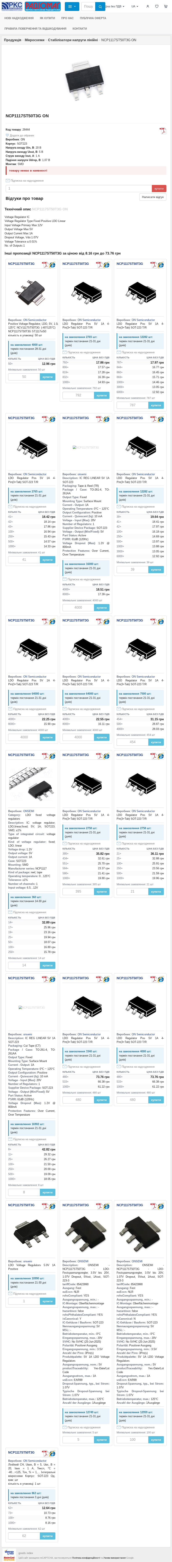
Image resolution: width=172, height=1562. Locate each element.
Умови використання (114, 1558)
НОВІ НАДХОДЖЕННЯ (19, 18)
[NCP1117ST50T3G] (52, 265)
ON (23, 139)
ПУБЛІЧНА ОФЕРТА (93, 18)
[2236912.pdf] (99, 1206)
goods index (25, 1553)
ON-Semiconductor (34, 320)
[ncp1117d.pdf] (99, 265)
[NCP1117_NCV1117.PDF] (45, 756)
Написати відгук (153, 197)
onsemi (82, 474)
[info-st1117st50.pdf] (45, 265)
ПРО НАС (67, 18)
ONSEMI (28, 811)
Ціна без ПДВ (112, 6)
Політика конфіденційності (86, 1558)
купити (159, 188)
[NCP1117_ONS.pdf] (45, 1453)
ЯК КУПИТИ (47, 18)
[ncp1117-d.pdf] (163, 131)
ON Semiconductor (89, 320)
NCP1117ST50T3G (21, 263)
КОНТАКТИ (80, 28)
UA (133, 6)
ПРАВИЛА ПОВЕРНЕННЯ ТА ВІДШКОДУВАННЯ (35, 28)
